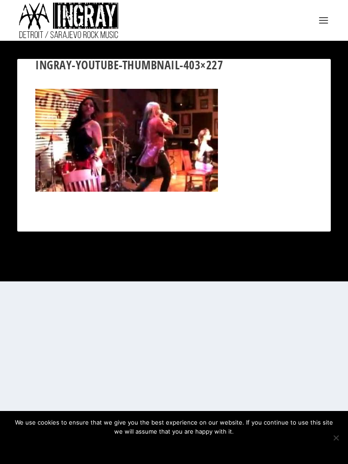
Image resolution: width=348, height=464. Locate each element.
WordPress (219, 269)
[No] (335, 437)
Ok (142, 446)
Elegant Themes (163, 269)
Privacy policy (186, 446)
